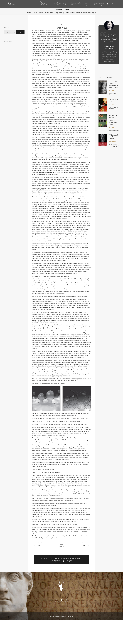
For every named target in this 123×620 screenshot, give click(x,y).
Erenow (51, 616)
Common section (38, 12)
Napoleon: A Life (113, 100)
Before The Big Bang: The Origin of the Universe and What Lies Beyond (67, 12)
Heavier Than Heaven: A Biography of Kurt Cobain (114, 84)
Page (41, 544)
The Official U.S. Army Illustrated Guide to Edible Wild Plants (113, 119)
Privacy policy (69, 616)
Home (29, 12)
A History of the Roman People (113, 137)
